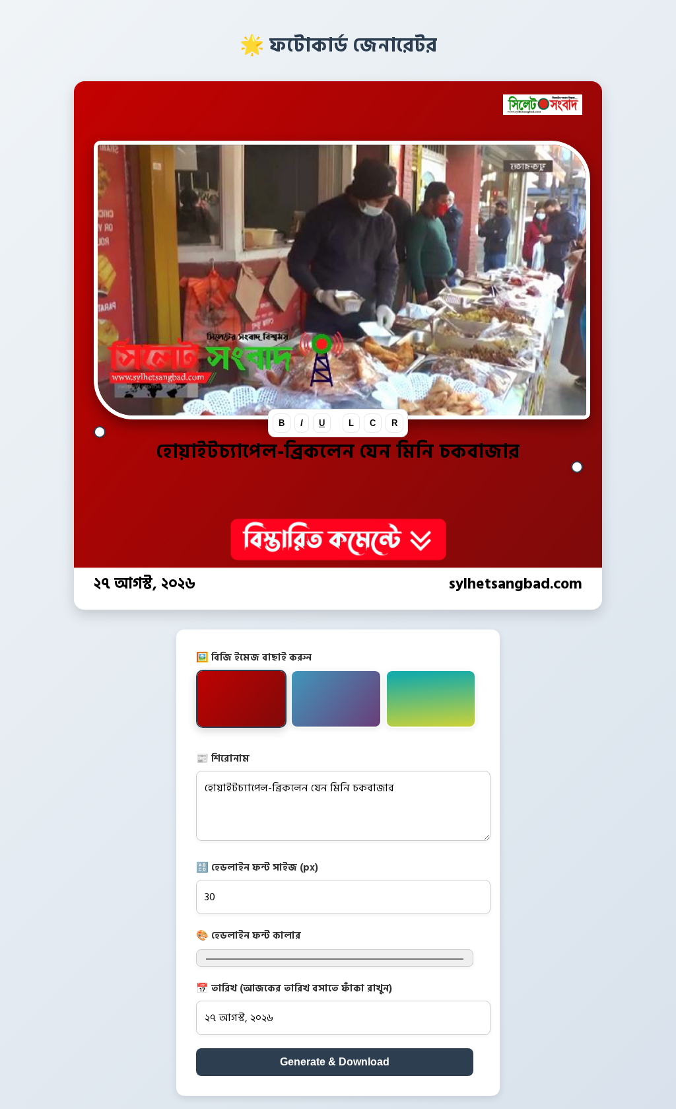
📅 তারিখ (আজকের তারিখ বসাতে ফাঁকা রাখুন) (294, 988)
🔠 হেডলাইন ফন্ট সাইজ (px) (257, 867)
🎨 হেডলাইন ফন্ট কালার (248, 935)
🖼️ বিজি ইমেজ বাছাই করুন (254, 657)
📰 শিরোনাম (223, 758)
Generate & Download (334, 1061)
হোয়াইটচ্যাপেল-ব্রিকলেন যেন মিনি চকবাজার (338, 452)
